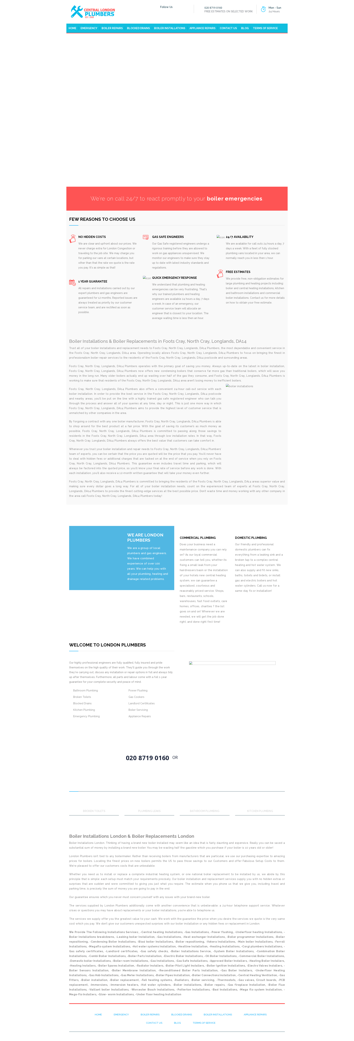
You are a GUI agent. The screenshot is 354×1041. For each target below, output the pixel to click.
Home (72, 28)
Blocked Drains (138, 28)
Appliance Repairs (203, 28)
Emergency (89, 28)
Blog (245, 28)
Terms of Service (265, 28)
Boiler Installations (169, 28)
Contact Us (228, 28)
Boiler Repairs (112, 28)
